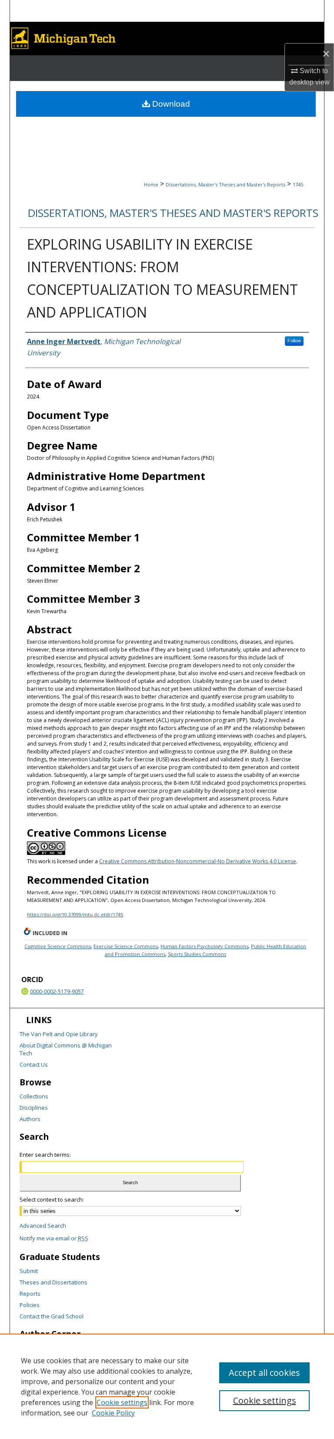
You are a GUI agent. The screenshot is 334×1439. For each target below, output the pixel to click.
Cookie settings (122, 1402)
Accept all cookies (264, 1372)
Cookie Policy (113, 1413)
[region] (167, 1386)
